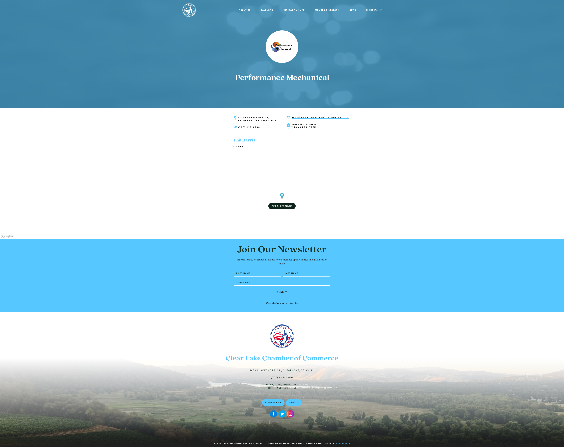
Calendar (267, 10)
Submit (282, 292)
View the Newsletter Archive (282, 303)
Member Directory (327, 10)
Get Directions (282, 206)
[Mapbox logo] (7, 236)
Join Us (294, 402)
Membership (374, 10)
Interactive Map (294, 10)
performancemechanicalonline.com (320, 118)
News (352, 10)
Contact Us (273, 402)
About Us (244, 10)
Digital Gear (343, 444)
